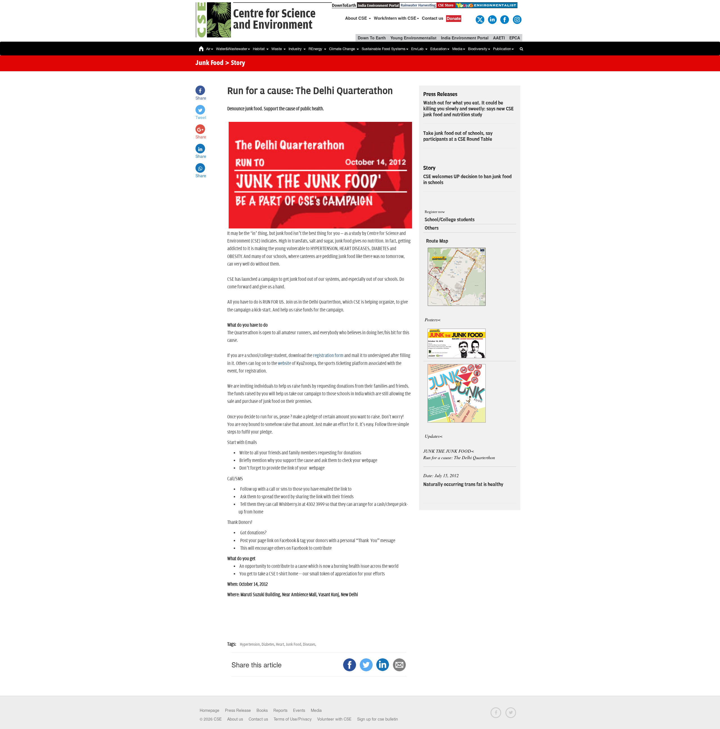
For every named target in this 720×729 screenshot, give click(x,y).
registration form (328, 355)
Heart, (281, 644)
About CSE (356, 18)
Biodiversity (477, 49)
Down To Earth (372, 38)
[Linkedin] (492, 19)
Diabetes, (269, 644)
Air (208, 49)
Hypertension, (251, 644)
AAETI (499, 38)
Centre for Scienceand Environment (274, 19)
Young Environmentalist (413, 38)
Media (457, 49)
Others (431, 228)
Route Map (437, 241)
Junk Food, (294, 644)
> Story (235, 63)
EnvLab (418, 49)
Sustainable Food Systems (384, 49)
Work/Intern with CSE (395, 18)
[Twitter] (479, 19)
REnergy (316, 49)
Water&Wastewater (231, 49)
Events (299, 710)
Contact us (432, 18)
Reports (280, 710)
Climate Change (342, 49)
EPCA (514, 38)
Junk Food (209, 63)
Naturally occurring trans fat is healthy (463, 484)
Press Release (238, 710)
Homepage (209, 710)
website (284, 363)
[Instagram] (516, 19)
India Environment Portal (465, 38)
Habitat (259, 49)
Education (438, 49)
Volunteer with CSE (334, 719)
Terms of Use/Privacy (293, 719)
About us (235, 719)
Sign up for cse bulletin (377, 719)
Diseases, (309, 644)
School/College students (449, 220)
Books (262, 710)
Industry (296, 49)
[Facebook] (504, 19)
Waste (277, 49)
